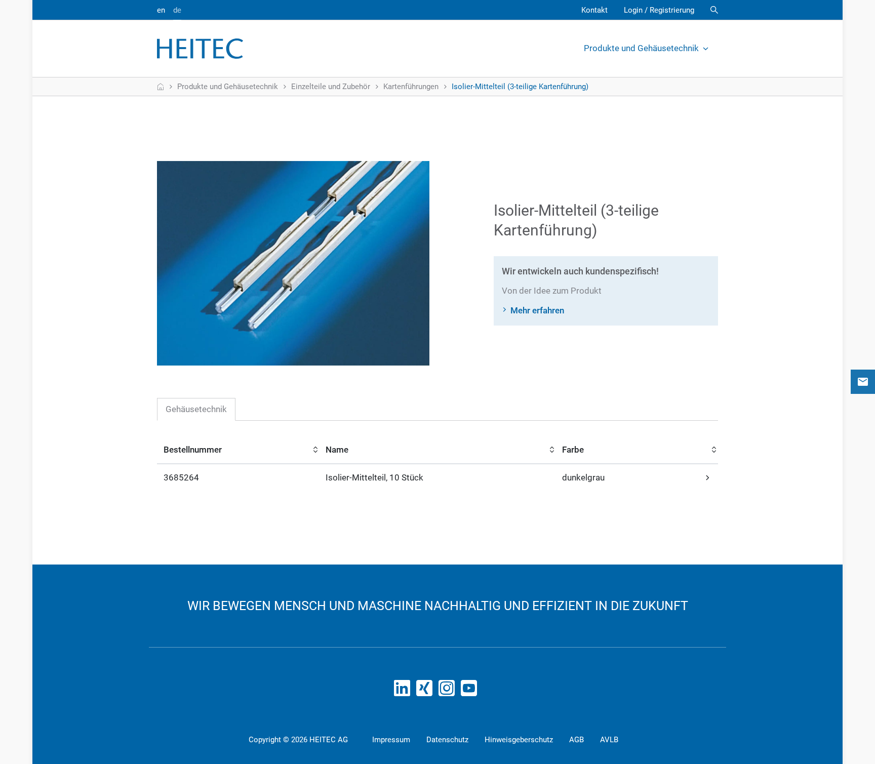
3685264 (181, 477)
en (161, 10)
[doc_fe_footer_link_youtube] (471, 691)
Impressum (391, 739)
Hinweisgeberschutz (519, 739)
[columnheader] (238, 450)
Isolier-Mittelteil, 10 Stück (374, 477)
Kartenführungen (411, 86)
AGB (576, 739)
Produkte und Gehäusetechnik (641, 48)
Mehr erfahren (537, 310)
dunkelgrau (583, 477)
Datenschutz (447, 739)
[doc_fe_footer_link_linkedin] (404, 691)
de (177, 10)
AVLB (609, 739)
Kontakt (594, 10)
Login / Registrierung (659, 10)
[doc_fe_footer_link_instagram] (449, 691)
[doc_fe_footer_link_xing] (426, 691)
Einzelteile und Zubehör (330, 86)
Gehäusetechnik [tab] (196, 409)
